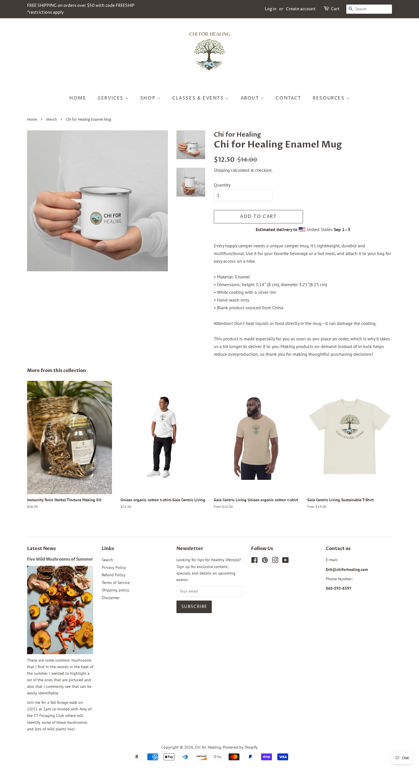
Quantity (222, 185)
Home (32, 119)
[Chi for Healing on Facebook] (254, 561)
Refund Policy (113, 574)
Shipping (222, 170)
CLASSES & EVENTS (198, 98)
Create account (301, 9)
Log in (270, 9)
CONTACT (288, 98)
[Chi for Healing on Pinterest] (265, 561)
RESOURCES (329, 98)
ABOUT (251, 98)
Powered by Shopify (240, 747)
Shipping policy (115, 590)
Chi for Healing (208, 747)
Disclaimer (111, 597)
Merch (51, 119)
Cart (335, 9)
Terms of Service (116, 582)
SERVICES (111, 98)
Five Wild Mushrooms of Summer (60, 559)
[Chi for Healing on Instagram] (275, 561)
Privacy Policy (114, 567)
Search (107, 559)
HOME (77, 98)
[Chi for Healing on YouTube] (285, 561)
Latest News (41, 548)
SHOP (148, 98)
